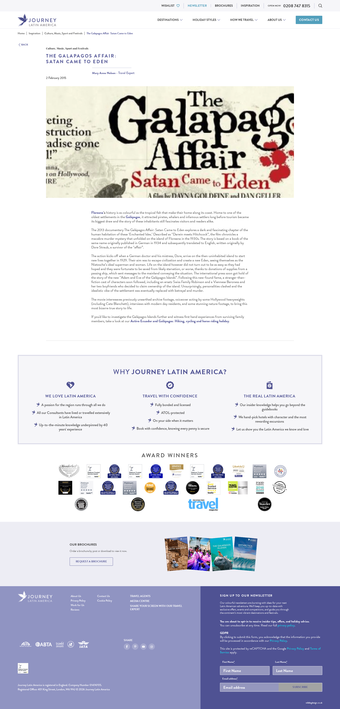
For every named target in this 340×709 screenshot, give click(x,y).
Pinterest (135, 646)
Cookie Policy (104, 600)
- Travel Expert (113, 73)
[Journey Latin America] (37, 20)
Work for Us (77, 605)
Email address (230, 678)
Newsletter (197, 5)
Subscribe (300, 687)
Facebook (127, 646)
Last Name (281, 662)
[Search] (320, 6)
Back (24, 44)
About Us (275, 20)
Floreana (97, 212)
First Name (228, 662)
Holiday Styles (204, 20)
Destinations (168, 20)
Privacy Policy (78, 600)
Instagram (152, 646)
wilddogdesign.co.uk (314, 702)
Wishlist (168, 6)
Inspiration (250, 6)
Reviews (75, 609)
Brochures (224, 6)
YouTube (143, 646)
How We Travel (242, 20)
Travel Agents (140, 596)
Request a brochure (91, 561)
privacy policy (286, 625)
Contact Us (309, 20)
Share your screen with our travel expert (156, 607)
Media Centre (140, 601)
